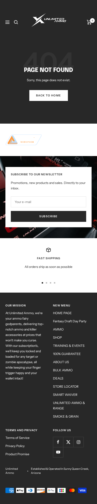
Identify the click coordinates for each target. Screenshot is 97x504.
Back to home (48, 95)
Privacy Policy (15, 446)
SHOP (57, 337)
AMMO (58, 329)
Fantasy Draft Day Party (69, 321)
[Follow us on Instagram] (78, 442)
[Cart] (89, 22)
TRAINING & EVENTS (69, 346)
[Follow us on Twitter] (68, 442)
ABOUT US (61, 362)
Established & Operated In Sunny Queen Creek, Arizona (60, 471)
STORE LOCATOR (66, 386)
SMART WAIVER (65, 395)
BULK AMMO (63, 370)
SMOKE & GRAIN (66, 416)
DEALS (58, 378)
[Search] (16, 22)
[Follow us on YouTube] (58, 452)
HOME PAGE (62, 313)
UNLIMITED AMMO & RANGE (69, 405)
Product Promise (17, 454)
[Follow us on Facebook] (58, 442)
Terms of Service (17, 438)
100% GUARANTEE (67, 354)
